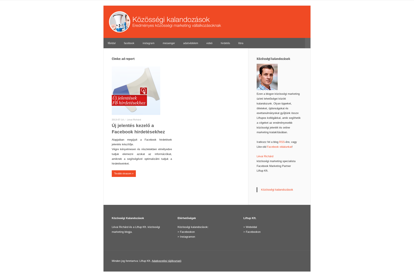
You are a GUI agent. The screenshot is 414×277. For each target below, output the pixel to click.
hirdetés (225, 43)
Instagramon (187, 236)
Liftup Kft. (141, 227)
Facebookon (187, 231)
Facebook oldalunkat (279, 146)
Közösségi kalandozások (277, 189)
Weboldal (251, 227)
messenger (169, 43)
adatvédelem (190, 43)
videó (209, 43)
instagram (148, 43)
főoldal (112, 43)
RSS (282, 142)
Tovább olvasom (122, 173)
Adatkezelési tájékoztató (166, 260)
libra (240, 43)
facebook (129, 43)
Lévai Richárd (134, 119)
